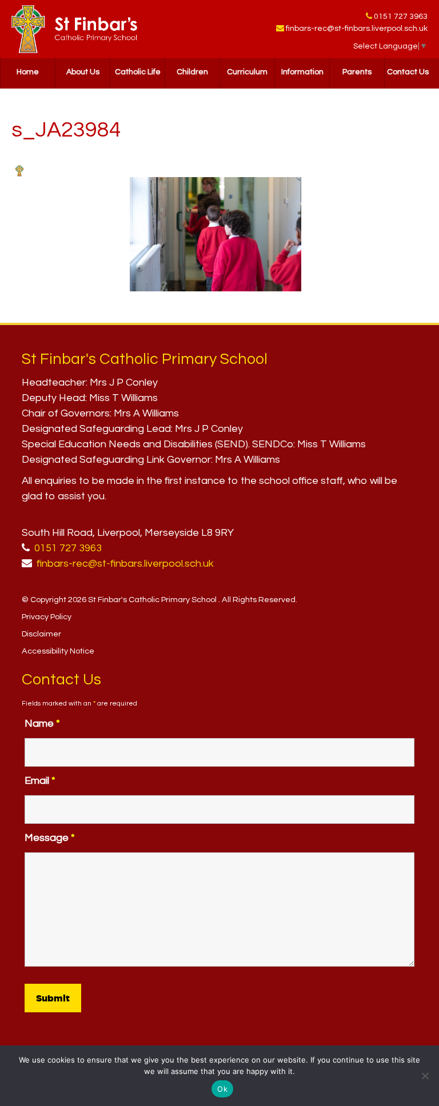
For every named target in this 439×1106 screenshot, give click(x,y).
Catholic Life (138, 72)
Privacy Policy (46, 616)
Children (192, 72)
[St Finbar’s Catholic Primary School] (74, 29)
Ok (222, 1088)
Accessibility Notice (58, 651)
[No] (424, 1075)
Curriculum (247, 72)
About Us (82, 72)
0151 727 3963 (401, 17)
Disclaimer (41, 634)
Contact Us (408, 72)
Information (302, 72)
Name (42, 723)
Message (50, 837)
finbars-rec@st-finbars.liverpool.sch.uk (357, 29)
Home (28, 72)
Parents (357, 72)
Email (40, 780)
